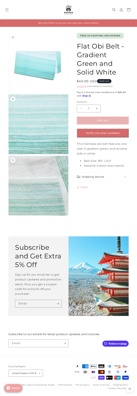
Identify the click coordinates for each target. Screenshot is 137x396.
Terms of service (101, 385)
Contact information (118, 388)
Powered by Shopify (45, 385)
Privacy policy (83, 385)
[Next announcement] (130, 23)
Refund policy (65, 385)
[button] (7, 9)
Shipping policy (121, 385)
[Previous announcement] (6, 23)
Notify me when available (103, 133)
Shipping (82, 86)
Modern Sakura (26, 385)
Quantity (82, 101)
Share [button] (84, 187)
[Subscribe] (58, 304)
